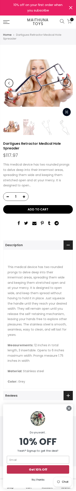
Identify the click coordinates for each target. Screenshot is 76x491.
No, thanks (38, 479)
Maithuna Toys (38, 22)
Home (7, 35)
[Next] (67, 83)
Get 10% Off (38, 469)
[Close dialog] (69, 408)
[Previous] (9, 83)
